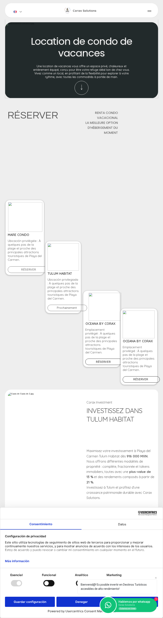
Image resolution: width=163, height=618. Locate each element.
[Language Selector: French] (17, 11)
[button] (151, 93)
